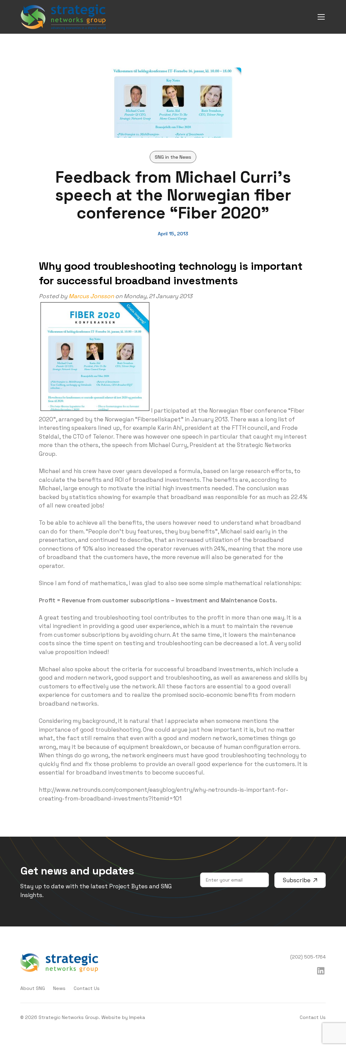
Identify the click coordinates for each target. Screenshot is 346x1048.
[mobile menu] (321, 16)
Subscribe (297, 880)
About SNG (32, 988)
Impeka (137, 1017)
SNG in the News (173, 157)
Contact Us (87, 988)
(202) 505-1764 (308, 957)
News (59, 988)
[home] (63, 17)
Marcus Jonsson (91, 296)
